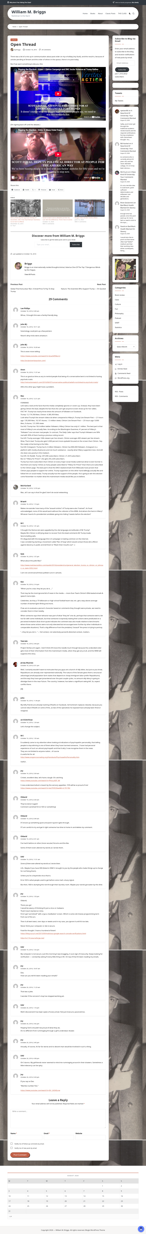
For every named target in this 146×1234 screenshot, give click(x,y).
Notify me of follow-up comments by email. (29, 1144)
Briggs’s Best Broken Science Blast (86, 218)
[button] (30, 274)
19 (47, 1201)
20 (66, 1201)
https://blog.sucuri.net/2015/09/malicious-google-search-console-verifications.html (53, 933)
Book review (120, 295)
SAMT (117, 323)
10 (10, 1196)
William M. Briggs (29, 12)
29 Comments (46, 50)
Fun (116, 309)
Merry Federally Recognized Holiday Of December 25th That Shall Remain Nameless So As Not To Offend (25, 220)
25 (28, 1206)
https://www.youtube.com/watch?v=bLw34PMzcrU (40, 356)
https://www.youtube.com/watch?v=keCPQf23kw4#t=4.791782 (45, 788)
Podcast (118, 318)
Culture (14, 40)
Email (47, 1133)
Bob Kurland (26, 486)
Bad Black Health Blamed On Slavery (127, 229)
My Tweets (119, 101)
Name (14, 1133)
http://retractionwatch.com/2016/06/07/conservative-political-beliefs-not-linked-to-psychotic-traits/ (59, 382)
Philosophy (119, 313)
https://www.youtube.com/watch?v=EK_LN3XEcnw (40, 1090)
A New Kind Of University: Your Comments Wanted (128, 114)
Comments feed (124, 373)
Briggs (28, 263)
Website (78, 1133)
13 (66, 1196)
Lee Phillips (25, 308)
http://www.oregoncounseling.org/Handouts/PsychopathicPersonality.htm (50, 757)
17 (10, 1201)
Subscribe (76, 244)
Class (117, 300)
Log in (120, 364)
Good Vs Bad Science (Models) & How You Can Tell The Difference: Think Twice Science (57, 219)
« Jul (10, 1216)
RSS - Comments (121, 396)
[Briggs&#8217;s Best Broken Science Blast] (90, 208)
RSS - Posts (119, 391)
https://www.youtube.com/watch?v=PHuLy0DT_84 (40, 780)
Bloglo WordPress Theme (95, 1230)
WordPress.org (123, 378)
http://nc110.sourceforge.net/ (32, 938)
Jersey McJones (27, 663)
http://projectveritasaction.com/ (33, 360)
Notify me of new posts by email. (26, 1148)
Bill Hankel (124, 143)
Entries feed (122, 369)
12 (47, 1196)
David (122, 226)
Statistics (118, 327)
